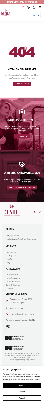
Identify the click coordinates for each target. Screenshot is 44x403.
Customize (22, 392)
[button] (23, 7)
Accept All (22, 385)
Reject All (22, 398)
